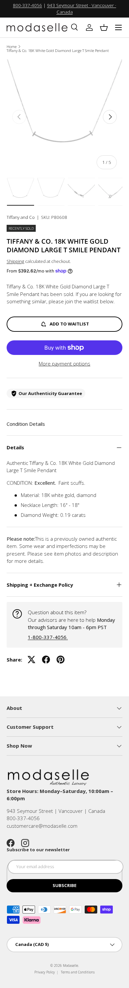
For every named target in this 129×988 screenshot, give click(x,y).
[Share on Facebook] (46, 659)
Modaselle (70, 965)
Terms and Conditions (78, 972)
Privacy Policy (44, 972)
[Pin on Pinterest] (60, 659)
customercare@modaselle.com (42, 825)
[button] (104, 27)
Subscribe (64, 885)
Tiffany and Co (21, 217)
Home (12, 46)
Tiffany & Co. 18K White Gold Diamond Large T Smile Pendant (58, 50)
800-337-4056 (27, 5)
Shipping (15, 261)
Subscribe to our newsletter (38, 850)
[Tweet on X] (31, 659)
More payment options (64, 363)
